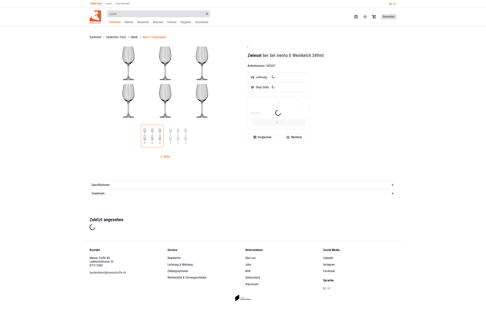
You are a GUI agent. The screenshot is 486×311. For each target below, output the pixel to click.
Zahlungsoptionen (177, 271)
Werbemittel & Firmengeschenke (186, 277)
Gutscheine (201, 22)
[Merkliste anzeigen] (365, 16)
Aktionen (158, 22)
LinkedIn (328, 258)
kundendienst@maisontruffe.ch (108, 272)
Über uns (250, 258)
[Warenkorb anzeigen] (374, 16)
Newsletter (174, 258)
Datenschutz (252, 277)
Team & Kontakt (122, 3)
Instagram (329, 264)
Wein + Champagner (154, 37)
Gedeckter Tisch (116, 37)
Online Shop (96, 3)
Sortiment (115, 22)
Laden (109, 3)
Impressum (252, 284)
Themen (172, 22)
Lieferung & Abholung (180, 264)
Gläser (134, 37)
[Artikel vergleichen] (355, 16)
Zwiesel (254, 55)
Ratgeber (185, 22)
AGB (247, 271)
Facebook (329, 271)
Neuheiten (143, 22)
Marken (129, 22)
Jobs (248, 264)
